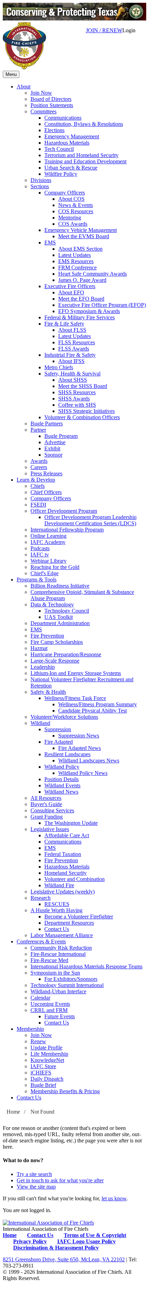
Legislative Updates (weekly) (62, 892)
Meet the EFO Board (81, 299)
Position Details (61, 779)
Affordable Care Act (66, 835)
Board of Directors (50, 99)
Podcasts (40, 548)
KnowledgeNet (47, 1060)
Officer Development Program (63, 511)
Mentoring (69, 218)
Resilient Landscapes (67, 754)
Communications (62, 118)
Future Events (59, 1016)
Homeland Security (65, 873)
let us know (114, 1198)
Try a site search (34, 1174)
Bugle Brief (43, 1085)
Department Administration (60, 623)
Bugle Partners (46, 423)
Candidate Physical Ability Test (92, 711)
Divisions (40, 180)
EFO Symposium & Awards (89, 311)
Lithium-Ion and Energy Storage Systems (75, 673)
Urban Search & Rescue (70, 168)
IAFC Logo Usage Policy (86, 1241)
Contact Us (56, 929)
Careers (38, 467)
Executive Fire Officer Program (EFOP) (102, 305)
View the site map (36, 1187)
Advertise (54, 442)
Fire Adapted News (79, 748)
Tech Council (59, 149)
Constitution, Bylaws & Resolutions (83, 124)
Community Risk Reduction (61, 948)
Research (40, 898)
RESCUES (56, 904)
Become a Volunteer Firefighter (78, 916)
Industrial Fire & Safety (70, 355)
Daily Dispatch (46, 1079)
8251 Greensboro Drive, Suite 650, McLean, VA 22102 (64, 1259)
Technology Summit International (67, 985)
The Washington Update (71, 823)
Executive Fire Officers (69, 286)
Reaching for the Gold (54, 567)
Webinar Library (48, 561)
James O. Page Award (82, 280)
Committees (43, 111)
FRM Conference (77, 267)
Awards (38, 461)
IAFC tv (39, 555)
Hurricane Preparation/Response (65, 654)
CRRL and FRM (49, 1010)
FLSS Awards (73, 349)
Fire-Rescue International (58, 954)
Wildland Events (62, 785)
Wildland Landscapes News (88, 760)
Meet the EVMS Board (83, 236)
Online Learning (48, 536)
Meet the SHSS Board (82, 386)
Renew (38, 1041)
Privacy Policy (30, 1241)
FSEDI (38, 505)
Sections (39, 186)
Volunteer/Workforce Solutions (64, 717)
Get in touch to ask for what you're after (60, 1180)
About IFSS (71, 361)
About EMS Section (80, 249)
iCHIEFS (40, 1072)
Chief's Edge (44, 573)
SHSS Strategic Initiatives (86, 411)
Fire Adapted (58, 742)
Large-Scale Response (54, 661)
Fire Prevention (47, 636)
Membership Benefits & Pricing (65, 1091)
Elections (54, 130)
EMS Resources (76, 261)
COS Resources (75, 211)
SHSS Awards (74, 398)
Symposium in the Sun (55, 973)
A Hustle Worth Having (56, 910)
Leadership (42, 667)
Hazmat (38, 648)
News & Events (75, 205)
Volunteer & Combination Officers (82, 417)
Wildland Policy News (82, 773)
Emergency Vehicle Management (80, 230)
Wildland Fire (59, 885)
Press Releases (46, 473)
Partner (38, 430)
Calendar (40, 998)
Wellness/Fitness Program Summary (97, 704)
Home (13, 1112)
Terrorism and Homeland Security (81, 155)
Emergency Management (71, 136)
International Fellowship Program (67, 530)
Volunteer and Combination (74, 879)
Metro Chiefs (58, 367)
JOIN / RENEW (104, 30)
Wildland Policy (61, 767)
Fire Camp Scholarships (56, 642)
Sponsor (53, 455)
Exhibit (52, 448)
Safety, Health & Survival (72, 374)
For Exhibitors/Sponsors (70, 979)
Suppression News (78, 735)
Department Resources (69, 923)
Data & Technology (52, 604)
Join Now (41, 93)
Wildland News (61, 792)
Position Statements (51, 105)
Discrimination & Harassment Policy (56, 1248)
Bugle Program (61, 436)
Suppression (57, 729)
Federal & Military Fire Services (79, 317)
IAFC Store (43, 1066)
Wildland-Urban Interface (58, 991)
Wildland (40, 723)
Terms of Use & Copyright (95, 1235)
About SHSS (72, 380)
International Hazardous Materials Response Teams (86, 966)
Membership (30, 1029)
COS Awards (72, 224)
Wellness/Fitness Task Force (75, 698)
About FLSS (72, 330)
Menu (11, 74)
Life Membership (49, 1054)
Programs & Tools (36, 579)
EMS (50, 242)
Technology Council (66, 611)
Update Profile (46, 1048)
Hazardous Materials (66, 143)
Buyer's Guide (46, 804)
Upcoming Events (50, 1004)
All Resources (45, 798)
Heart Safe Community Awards (92, 274)
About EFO (71, 292)
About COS (71, 199)
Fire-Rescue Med (49, 960)
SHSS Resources (77, 392)
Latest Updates (74, 255)
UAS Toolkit (58, 617)
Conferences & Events (41, 941)
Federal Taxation (62, 854)
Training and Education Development (85, 161)
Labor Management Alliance (61, 935)
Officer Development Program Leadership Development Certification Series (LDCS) (90, 520)
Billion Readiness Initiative (59, 586)
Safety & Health (48, 692)
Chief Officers (46, 492)
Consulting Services (52, 810)
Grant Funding (46, 817)
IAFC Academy (47, 542)
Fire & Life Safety (64, 324)
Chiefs (37, 486)
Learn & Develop (36, 480)
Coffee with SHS (77, 405)
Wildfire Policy (60, 174)
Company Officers (64, 193)
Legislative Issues (49, 829)
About (23, 86)
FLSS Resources (76, 342)
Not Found (42, 1112)
